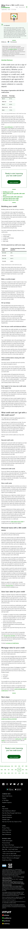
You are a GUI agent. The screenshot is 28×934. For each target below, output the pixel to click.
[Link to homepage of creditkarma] (14, 918)
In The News (5, 800)
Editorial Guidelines (7, 817)
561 (9, 769)
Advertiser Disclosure (7, 60)
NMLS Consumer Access (7, 878)
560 (5, 769)
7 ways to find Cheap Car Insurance (11, 851)
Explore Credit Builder (14, 182)
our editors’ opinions (12, 49)
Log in (17, 7)
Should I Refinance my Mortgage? (10, 858)
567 (2, 773)
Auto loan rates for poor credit (10, 198)
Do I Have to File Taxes (8, 845)
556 (19, 766)
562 (12, 769)
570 (12, 773)
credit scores (18, 739)
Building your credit (8, 192)
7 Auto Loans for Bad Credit (9, 853)
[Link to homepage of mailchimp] (14, 923)
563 (16, 769)
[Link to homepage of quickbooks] (14, 921)
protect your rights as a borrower (9, 719)
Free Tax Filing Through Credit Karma (11, 813)
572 (19, 773)
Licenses (22, 876)
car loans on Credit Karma (12, 643)
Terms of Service (6, 832)
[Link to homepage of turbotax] (14, 915)
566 (26, 769)
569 (9, 773)
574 (26, 773)
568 (5, 773)
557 (23, 766)
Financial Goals (6, 843)
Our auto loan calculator (9, 635)
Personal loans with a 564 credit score (12, 197)
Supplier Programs (7, 802)
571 (16, 773)
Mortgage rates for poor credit (10, 200)
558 (26, 766)
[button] (26, 7)
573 (23, 773)
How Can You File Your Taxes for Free (11, 821)
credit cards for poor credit (17, 521)
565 (23, 769)
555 (16, 766)
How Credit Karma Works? (9, 811)
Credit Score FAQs (7, 860)
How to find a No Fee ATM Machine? (11, 856)
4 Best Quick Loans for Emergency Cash (12, 847)
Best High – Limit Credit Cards (10, 849)
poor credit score (9, 127)
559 (2, 769)
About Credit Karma (7, 796)
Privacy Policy (6, 828)
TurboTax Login (6, 819)
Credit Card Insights (7, 840)
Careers (4, 798)
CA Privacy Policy (6, 830)
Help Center (5, 808)
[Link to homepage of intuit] (14, 912)
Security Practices (7, 815)
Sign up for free (22, 7)
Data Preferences (6, 834)
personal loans (9, 585)
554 (12, 766)
